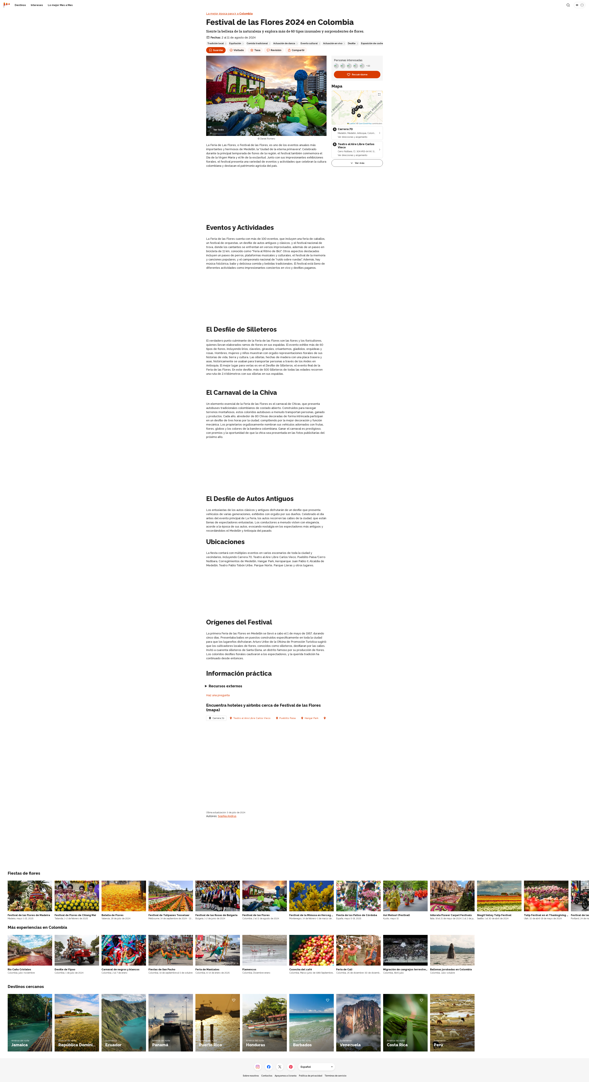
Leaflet (352, 123)
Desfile (352, 43)
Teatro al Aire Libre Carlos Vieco (251, 718)
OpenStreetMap (365, 123)
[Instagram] (257, 1066)
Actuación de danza (284, 43)
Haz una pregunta (218, 695)
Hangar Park (311, 718)
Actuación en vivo (332, 43)
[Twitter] (279, 1066)
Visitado (239, 50)
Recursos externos (225, 686)
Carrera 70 (218, 718)
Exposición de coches (372, 43)
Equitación (235, 43)
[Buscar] (568, 5)
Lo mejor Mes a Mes (60, 5)
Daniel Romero (267, 138)
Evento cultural (309, 43)
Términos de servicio (335, 1075)
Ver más (359, 163)
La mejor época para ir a (229, 13)
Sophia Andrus (227, 816)
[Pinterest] (290, 1066)
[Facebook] (268, 1066)
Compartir (298, 50)
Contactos (266, 1075)
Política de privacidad (310, 1075)
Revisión (276, 50)
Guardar (218, 50)
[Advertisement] (266, 192)
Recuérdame (360, 74)
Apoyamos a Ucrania (285, 1075)
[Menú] (579, 5)
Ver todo (219, 130)
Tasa (257, 50)
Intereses (37, 5)
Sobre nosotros (251, 1075)
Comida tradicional (257, 43)
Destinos (20, 5)
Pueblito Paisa (287, 718)
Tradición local (215, 43)
